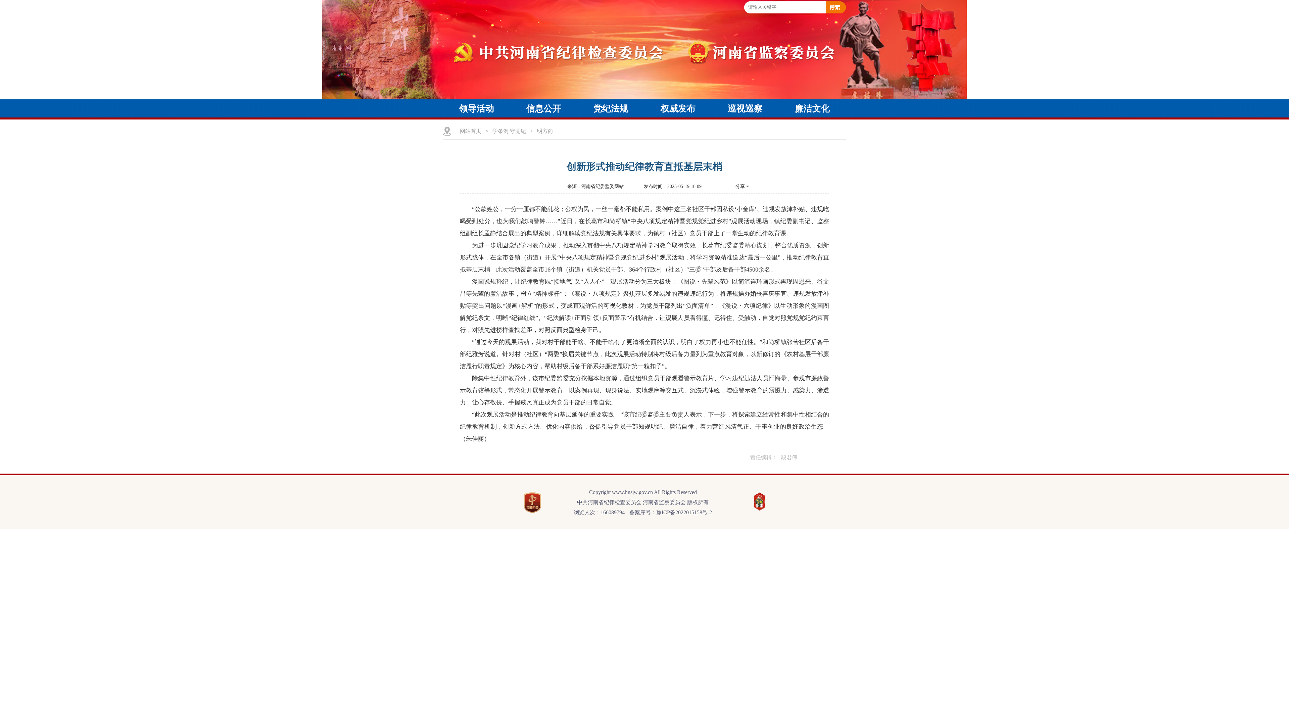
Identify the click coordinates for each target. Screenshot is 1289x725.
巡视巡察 (745, 108)
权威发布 (678, 108)
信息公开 (543, 108)
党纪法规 (610, 108)
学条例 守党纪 (509, 131)
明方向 (545, 131)
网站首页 (470, 131)
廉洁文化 (812, 108)
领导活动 (476, 108)
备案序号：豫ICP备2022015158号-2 (670, 512)
